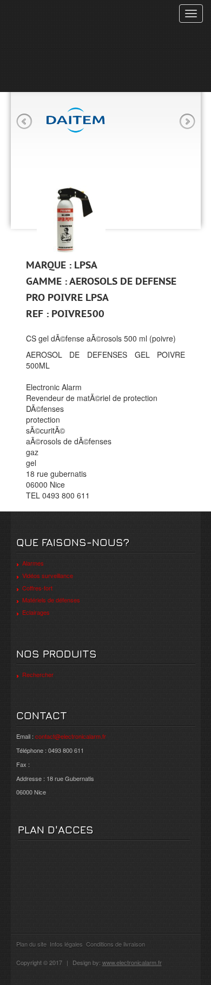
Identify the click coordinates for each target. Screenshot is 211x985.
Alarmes (33, 563)
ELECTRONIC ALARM (68, 20)
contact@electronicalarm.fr (70, 736)
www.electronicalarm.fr (132, 962)
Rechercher (38, 674)
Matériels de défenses (51, 599)
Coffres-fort (37, 587)
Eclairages (36, 612)
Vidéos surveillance (47, 575)
